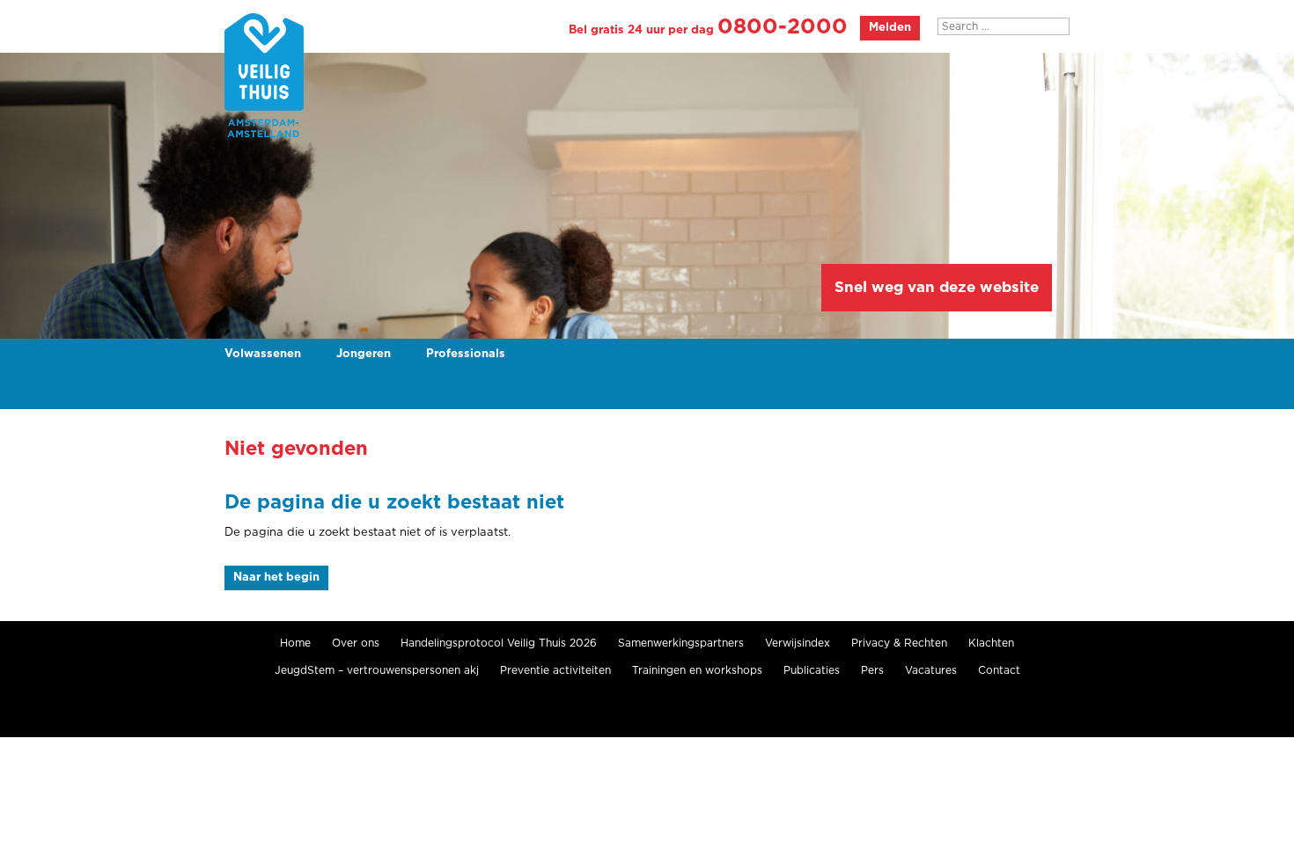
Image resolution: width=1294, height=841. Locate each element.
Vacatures (931, 670)
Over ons (355, 643)
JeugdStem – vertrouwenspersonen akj (377, 670)
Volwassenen (262, 354)
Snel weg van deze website (936, 287)
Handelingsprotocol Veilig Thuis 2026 (499, 643)
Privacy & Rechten (899, 643)
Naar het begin (276, 577)
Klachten (991, 643)
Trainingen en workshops (697, 670)
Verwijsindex (797, 643)
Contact (999, 670)
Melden (890, 27)
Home (295, 643)
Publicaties (811, 670)
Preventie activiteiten (555, 670)
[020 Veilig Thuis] (264, 76)
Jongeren (363, 354)
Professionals (465, 354)
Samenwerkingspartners (681, 643)
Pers (872, 670)
